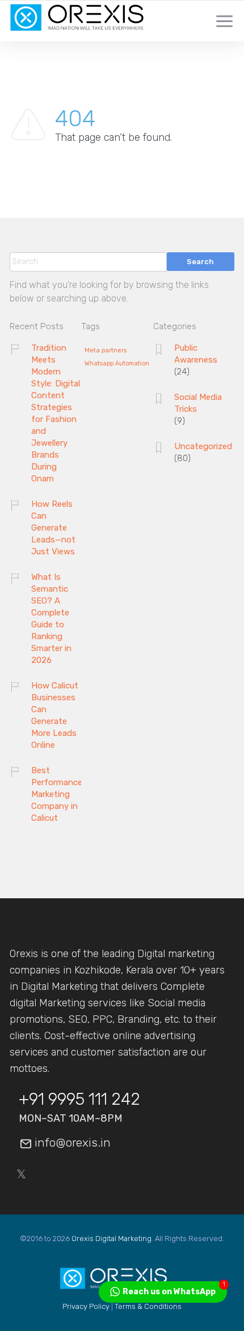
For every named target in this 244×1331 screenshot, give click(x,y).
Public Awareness (195, 354)
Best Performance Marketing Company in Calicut (56, 794)
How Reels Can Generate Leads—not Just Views (53, 528)
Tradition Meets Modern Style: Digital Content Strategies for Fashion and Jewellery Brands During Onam (55, 413)
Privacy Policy (86, 1306)
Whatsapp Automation (117, 363)
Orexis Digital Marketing (111, 1238)
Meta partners (106, 350)
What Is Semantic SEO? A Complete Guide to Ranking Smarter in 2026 (51, 618)
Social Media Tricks (198, 403)
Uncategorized (203, 446)
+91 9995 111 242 (79, 1099)
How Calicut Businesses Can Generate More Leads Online (54, 715)
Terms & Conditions (148, 1306)
